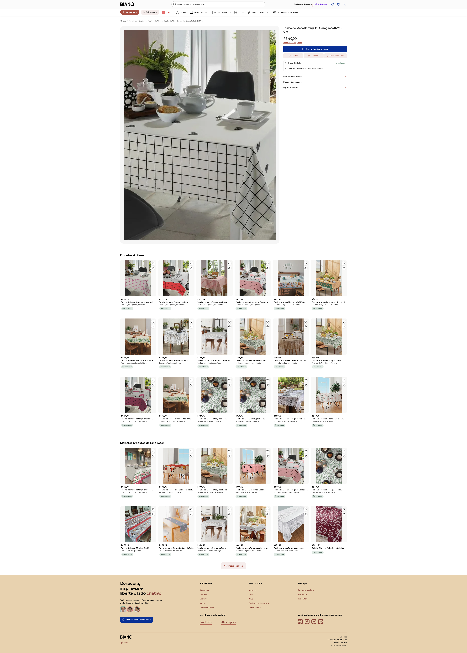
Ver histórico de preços (292, 43)
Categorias (130, 12)
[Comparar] (153, 268)
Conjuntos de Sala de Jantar (289, 12)
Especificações (290, 87)
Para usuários (255, 583)
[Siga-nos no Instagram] (300, 621)
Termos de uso (340, 643)
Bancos (241, 12)
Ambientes (150, 12)
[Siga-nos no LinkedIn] (320, 621)
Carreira (203, 594)
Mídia (202, 603)
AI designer (322, 4)
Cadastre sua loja (306, 590)
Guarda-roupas (200, 12)
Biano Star (302, 599)
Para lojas (302, 583)
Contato (203, 599)
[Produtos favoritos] (338, 4)
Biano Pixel (302, 594)
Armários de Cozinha (222, 12)
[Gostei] (153, 263)
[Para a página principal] (132, 4)
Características (207, 608)
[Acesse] (344, 4)
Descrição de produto (293, 82)
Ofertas (170, 12)
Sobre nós (204, 590)
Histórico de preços (292, 76)
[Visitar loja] (200, 135)
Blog (251, 599)
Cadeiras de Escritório (261, 12)
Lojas (251, 594)
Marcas (252, 590)
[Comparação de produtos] (332, 4)
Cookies (343, 637)
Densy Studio (255, 608)
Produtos (206, 622)
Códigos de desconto (303, 4)
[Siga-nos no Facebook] (307, 621)
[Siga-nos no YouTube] (313, 621)
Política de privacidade (337, 640)
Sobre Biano (206, 583)
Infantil (184, 12)
